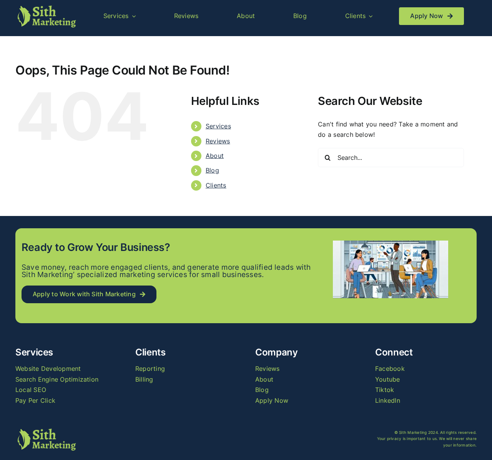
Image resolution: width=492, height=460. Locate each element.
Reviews (218, 141)
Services (218, 126)
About (215, 155)
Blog (212, 170)
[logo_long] (46, 7)
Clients (216, 185)
